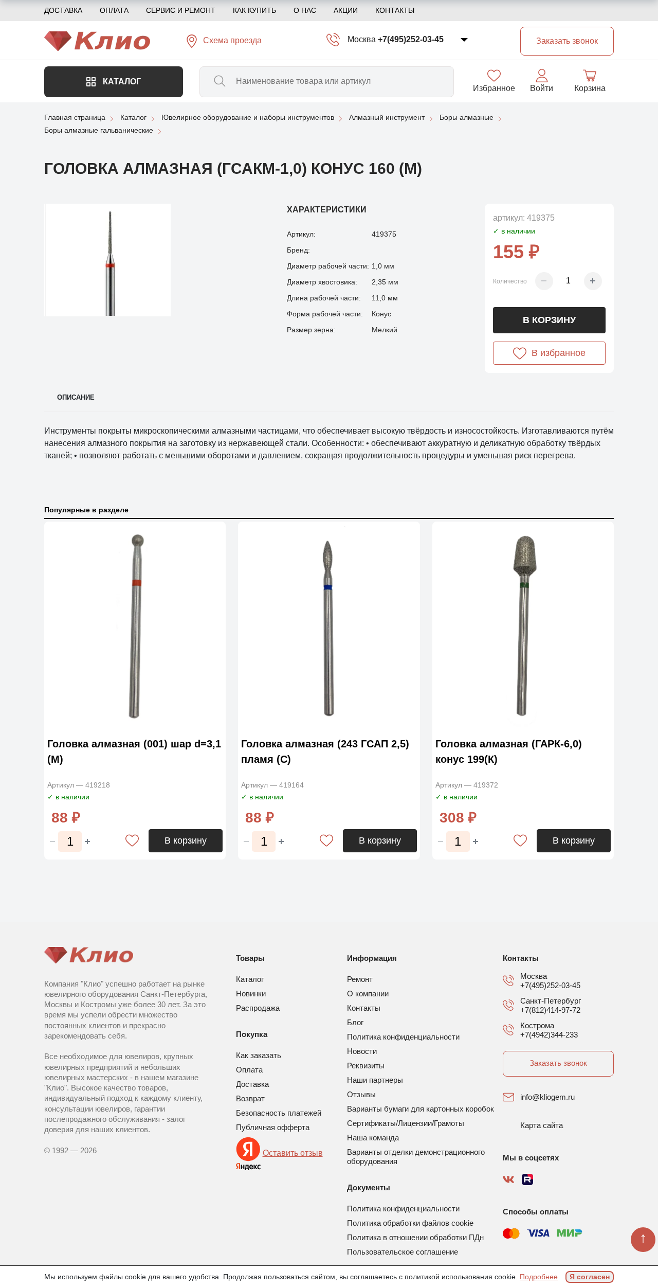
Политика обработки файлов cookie (410, 1223)
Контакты (394, 10)
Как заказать (258, 1055)
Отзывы (361, 1094)
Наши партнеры (375, 1080)
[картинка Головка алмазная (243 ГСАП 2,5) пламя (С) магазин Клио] (328, 626)
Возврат (250, 1098)
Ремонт (360, 979)
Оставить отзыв (293, 1153)
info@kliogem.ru (547, 1097)
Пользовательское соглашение (402, 1251)
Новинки (251, 993)
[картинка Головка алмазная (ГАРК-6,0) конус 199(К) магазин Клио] (523, 626)
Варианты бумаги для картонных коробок (420, 1108)
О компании (368, 993)
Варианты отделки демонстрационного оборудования (416, 1157)
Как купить (254, 10)
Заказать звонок (558, 1063)
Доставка (63, 10)
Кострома (537, 1025)
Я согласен (590, 1277)
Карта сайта (541, 1125)
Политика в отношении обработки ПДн (415, 1237)
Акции (346, 10)
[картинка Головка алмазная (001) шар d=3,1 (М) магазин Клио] (135, 626)
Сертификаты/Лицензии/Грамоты (405, 1123)
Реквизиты (366, 1065)
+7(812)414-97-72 (550, 1010)
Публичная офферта (272, 1127)
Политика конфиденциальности (403, 1036)
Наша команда (373, 1137)
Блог (355, 1022)
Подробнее (539, 1277)
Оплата (114, 10)
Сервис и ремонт (180, 10)
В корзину (549, 320)
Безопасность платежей (278, 1112)
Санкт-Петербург (550, 1000)
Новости (362, 1051)
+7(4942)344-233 (549, 1034)
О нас (305, 10)
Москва (362, 39)
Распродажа (258, 1008)
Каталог (121, 81)
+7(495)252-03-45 (411, 39)
